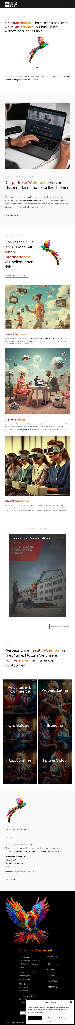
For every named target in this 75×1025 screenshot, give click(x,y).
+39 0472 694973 (27, 996)
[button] (71, 1002)
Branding (55, 725)
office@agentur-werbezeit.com (21, 872)
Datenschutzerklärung (51, 1021)
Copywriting (20, 760)
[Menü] (67, 4)
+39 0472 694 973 (12, 866)
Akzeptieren (35, 1017)
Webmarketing (55, 690)
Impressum (59, 1021)
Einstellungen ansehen (65, 1017)
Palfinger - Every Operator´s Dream (31, 537)
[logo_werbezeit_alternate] (11, 4)
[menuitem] (67, 4)
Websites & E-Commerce (20, 689)
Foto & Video (55, 760)
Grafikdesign (20, 725)
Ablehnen (50, 1017)
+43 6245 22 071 (11, 860)
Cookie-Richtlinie (42, 1021)
